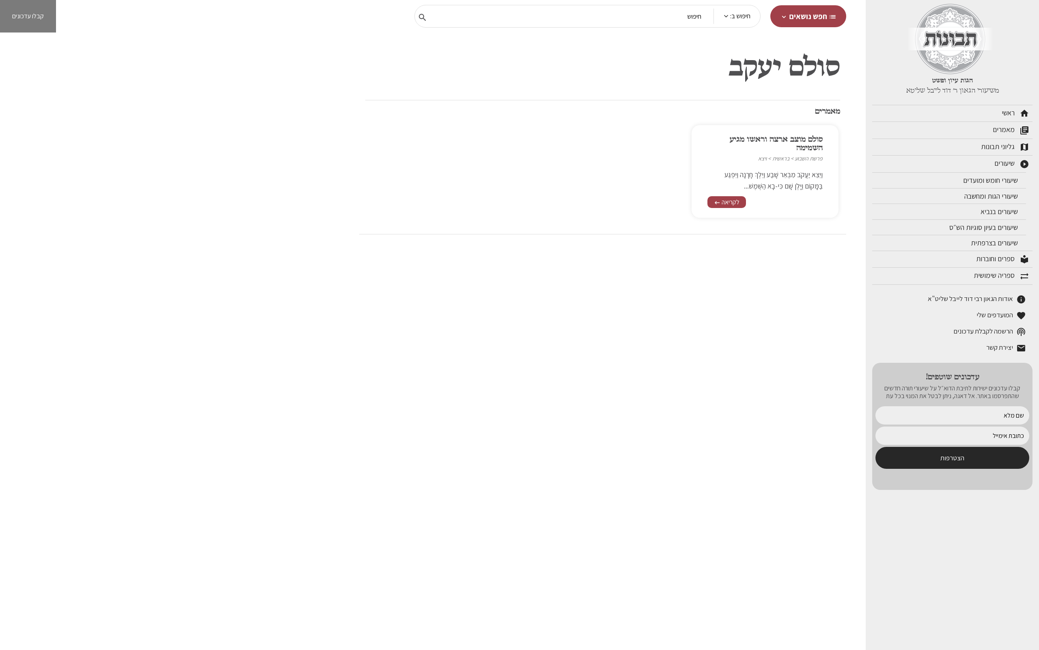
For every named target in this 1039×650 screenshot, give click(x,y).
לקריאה (726, 202)
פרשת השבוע (809, 158)
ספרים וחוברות (1002, 259)
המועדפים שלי (1001, 315)
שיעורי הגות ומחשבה (992, 196)
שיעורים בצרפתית (995, 242)
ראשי (1015, 113)
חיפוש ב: (740, 16)
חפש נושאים (808, 16)
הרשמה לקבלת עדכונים (989, 332)
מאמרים (1011, 130)
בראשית (780, 158)
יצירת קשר (1006, 348)
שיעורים (1011, 163)
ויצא (762, 158)
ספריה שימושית (1001, 276)
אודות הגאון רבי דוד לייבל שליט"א (977, 299)
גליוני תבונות (1005, 147)
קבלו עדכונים (28, 16)
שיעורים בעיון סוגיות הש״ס (984, 227)
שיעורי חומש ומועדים (991, 180)
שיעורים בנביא (1000, 211)
